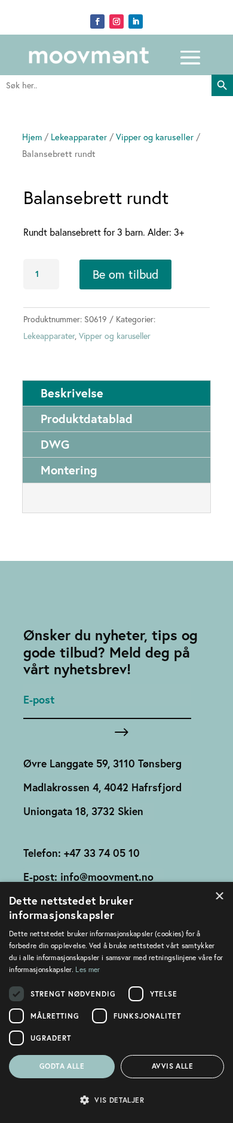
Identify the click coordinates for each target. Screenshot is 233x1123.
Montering (69, 470)
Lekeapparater (79, 137)
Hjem (32, 137)
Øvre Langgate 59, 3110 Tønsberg (102, 763)
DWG (55, 444)
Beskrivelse (72, 393)
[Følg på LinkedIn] (135, 21)
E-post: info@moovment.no (88, 877)
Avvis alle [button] (172, 1066)
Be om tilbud (125, 274)
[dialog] (116, 1002)
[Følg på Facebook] (97, 21)
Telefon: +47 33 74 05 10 (81, 853)
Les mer (87, 969)
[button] (116, 1100)
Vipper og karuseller (155, 137)
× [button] (219, 894)
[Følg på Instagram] (116, 21)
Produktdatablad (87, 419)
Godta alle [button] (61, 1066)
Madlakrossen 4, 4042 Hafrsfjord (102, 787)
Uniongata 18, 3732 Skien (83, 811)
